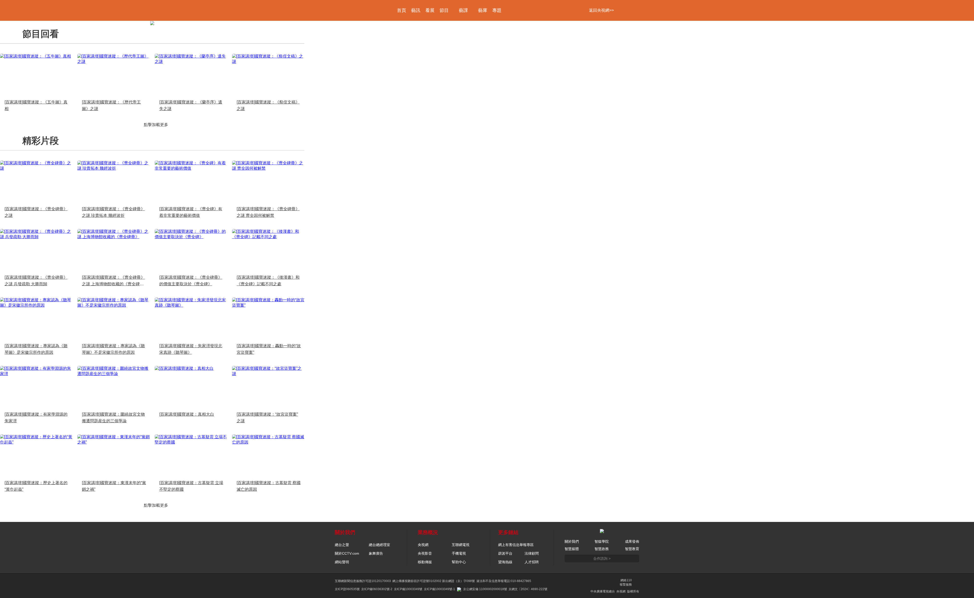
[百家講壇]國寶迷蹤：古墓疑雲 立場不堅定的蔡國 (191, 486)
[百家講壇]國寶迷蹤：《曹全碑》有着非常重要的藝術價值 (190, 212)
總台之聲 (342, 545)
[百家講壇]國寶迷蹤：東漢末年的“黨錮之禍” (114, 486)
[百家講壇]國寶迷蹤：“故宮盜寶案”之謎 (267, 417)
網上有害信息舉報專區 (516, 545)
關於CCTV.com (347, 553)
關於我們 (572, 541)
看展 (429, 10)
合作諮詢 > (602, 558)
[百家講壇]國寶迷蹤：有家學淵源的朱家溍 (36, 417)
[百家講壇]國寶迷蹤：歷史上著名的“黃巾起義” (36, 486)
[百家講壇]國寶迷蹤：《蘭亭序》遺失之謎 (190, 105)
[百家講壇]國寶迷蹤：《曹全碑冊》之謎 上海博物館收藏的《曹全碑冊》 (113, 281)
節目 (444, 10)
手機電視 (459, 553)
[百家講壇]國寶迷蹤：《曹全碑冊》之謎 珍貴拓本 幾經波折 (113, 212)
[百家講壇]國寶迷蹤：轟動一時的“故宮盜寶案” (269, 349)
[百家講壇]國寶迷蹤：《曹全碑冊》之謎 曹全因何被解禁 (268, 212)
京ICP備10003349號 (408, 589)
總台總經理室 (379, 545)
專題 (496, 10)
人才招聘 (532, 562)
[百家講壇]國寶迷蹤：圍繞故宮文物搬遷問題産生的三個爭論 (113, 417)
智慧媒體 (572, 549)
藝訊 (415, 10)
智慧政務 (602, 549)
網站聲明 (342, 562)
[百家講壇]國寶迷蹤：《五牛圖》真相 (36, 105)
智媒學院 (602, 541)
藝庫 (482, 10)
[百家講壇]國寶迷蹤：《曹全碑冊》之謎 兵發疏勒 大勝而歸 (36, 280)
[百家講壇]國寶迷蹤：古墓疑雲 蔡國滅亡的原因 (269, 486)
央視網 (423, 545)
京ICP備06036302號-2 (376, 589)
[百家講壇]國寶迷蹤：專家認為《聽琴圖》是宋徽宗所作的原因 (36, 349)
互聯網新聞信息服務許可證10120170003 (363, 581)
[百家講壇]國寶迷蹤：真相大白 (186, 414)
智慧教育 (632, 549)
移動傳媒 (425, 562)
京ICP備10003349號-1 (439, 589)
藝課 (463, 10)
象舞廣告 (376, 553)
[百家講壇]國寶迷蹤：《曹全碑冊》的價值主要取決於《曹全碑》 (190, 280)
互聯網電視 (460, 545)
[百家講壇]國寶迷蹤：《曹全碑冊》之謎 (36, 212)
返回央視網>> (601, 10)
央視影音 (425, 553)
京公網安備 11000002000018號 (485, 589)
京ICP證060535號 (347, 589)
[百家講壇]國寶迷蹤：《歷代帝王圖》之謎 (111, 105)
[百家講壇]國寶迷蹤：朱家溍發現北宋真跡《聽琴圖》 (190, 349)
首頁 (401, 10)
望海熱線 (505, 562)
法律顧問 (532, 553)
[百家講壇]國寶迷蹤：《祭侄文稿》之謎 (268, 105)
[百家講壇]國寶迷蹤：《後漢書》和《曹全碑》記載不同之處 (268, 280)
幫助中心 (459, 562)
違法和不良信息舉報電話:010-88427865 (503, 581)
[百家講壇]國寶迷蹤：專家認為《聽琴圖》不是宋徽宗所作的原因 (113, 349)
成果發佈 (632, 541)
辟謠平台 (505, 553)
